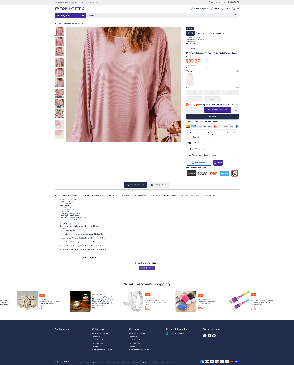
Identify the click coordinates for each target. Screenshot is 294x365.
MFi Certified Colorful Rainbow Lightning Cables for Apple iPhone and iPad (178, 302)
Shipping (189, 68)
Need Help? (200, 8)
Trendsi (195, 42)
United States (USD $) (62, 362)
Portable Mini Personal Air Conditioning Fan (123, 302)
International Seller (15, 294)
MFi (168, 298)
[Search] (236, 15)
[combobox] (163, 15)
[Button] (237, 71)
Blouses (192, 44)
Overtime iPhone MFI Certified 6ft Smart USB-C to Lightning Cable (72, 302)
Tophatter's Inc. (67, 298)
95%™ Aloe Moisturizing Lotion (230, 302)
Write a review (147, 268)
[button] (235, 8)
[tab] (159, 185)
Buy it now (212, 117)
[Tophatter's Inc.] (69, 8)
